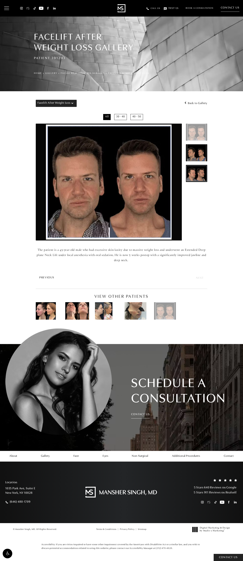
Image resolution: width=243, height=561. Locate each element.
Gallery (51, 73)
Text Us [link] (173, 8)
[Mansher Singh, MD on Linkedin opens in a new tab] (54, 8)
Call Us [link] (155, 8)
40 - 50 (136, 116)
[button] (7, 553)
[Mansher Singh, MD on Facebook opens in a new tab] (47, 8)
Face (76, 456)
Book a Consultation (199, 8)
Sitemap (142, 529)
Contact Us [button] (228, 557)
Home (38, 73)
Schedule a (178, 391)
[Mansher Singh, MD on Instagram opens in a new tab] (21, 8)
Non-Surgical (140, 456)
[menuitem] (21, 8)
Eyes (105, 456)
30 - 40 (120, 116)
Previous (46, 277)
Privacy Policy (127, 529)
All (107, 116)
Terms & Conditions (106, 529)
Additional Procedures (186, 456)
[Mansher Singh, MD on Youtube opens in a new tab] (41, 8)
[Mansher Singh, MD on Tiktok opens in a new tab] (34, 8)
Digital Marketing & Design (215, 529)
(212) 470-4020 (164, 548)
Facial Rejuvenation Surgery (83, 73)
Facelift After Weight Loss (128, 73)
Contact (229, 456)
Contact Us (230, 7)
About (13, 456)
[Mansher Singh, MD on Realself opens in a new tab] (28, 8)
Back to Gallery (197, 103)
